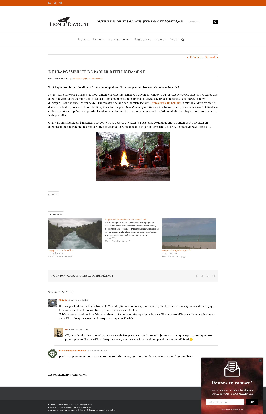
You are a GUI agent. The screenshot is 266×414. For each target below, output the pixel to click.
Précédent (196, 57)
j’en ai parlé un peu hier (166, 103)
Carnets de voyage (79, 78)
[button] (182, 39)
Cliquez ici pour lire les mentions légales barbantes (69, 407)
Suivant (210, 57)
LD (66, 329)
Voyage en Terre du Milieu (60, 250)
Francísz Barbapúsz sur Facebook (72, 350)
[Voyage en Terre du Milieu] (75, 233)
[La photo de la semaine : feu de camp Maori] (133, 230)
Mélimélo (63, 300)
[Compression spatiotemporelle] (189, 233)
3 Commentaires (96, 78)
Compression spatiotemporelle (176, 250)
